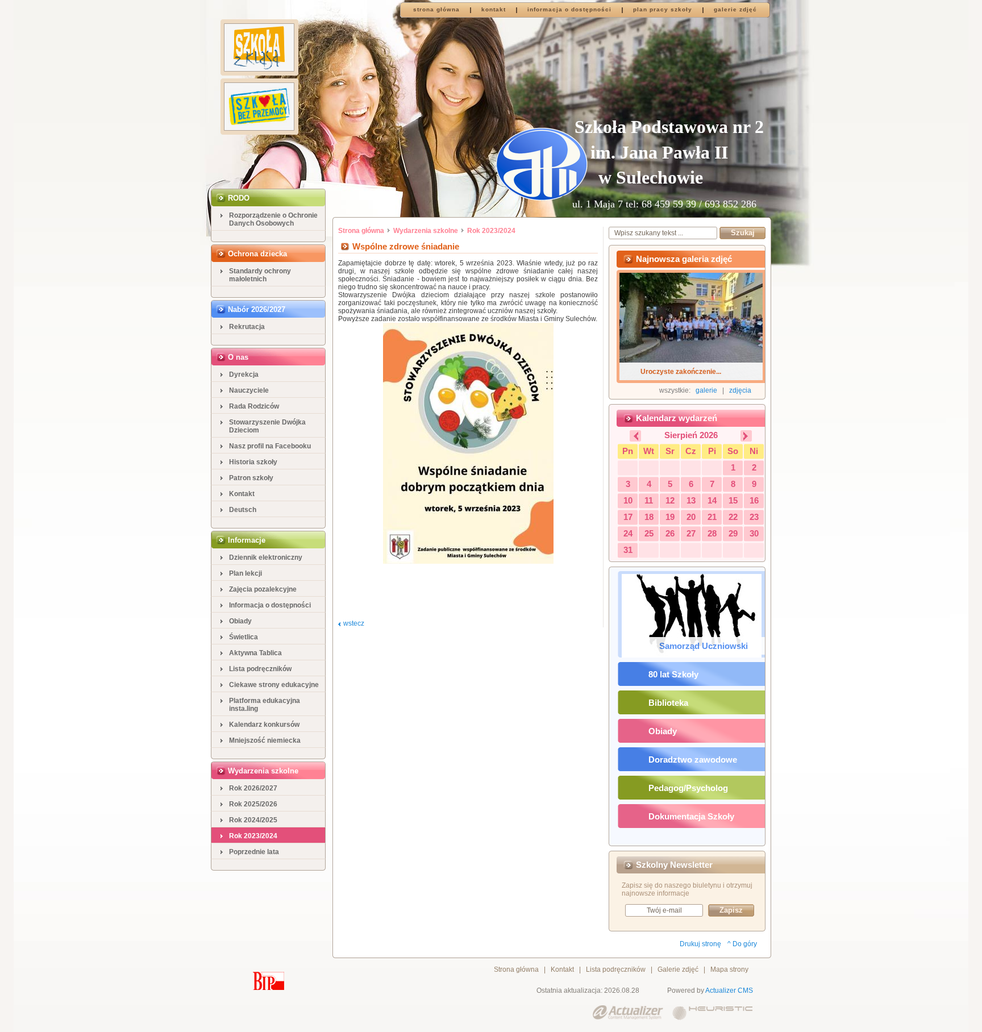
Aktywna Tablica (255, 653)
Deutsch (242, 510)
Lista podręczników (260, 669)
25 (649, 533)
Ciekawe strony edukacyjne (274, 685)
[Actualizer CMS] (627, 1013)
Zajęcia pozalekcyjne (263, 589)
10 (628, 500)
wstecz (353, 623)
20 (691, 517)
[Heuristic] (712, 1013)
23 (754, 517)
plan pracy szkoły (662, 9)
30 (754, 533)
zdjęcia (740, 390)
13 (691, 500)
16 (754, 500)
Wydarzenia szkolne (425, 231)
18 (649, 517)
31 (628, 550)
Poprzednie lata (254, 852)
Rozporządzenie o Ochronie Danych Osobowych (273, 219)
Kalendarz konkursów (264, 725)
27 (691, 533)
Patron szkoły (251, 478)
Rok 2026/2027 (253, 788)
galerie (706, 390)
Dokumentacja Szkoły (691, 816)
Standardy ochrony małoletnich (260, 275)
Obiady (240, 621)
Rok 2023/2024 (253, 836)
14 (712, 500)
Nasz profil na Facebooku (270, 446)
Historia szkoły (253, 462)
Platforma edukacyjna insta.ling (264, 705)
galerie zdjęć (735, 9)
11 (648, 500)
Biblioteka (668, 703)
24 (628, 533)
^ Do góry (742, 944)
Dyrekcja (244, 374)
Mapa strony (729, 969)
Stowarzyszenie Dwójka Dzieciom (267, 426)
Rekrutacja (247, 327)
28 (712, 533)
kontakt (493, 9)
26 (670, 533)
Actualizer (720, 990)
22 (733, 517)
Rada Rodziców (254, 406)
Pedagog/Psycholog (688, 788)
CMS (745, 990)
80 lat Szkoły (673, 674)
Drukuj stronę (700, 944)
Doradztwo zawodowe (692, 759)
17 (628, 517)
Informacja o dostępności (270, 605)
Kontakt (242, 494)
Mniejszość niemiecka (265, 740)
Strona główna (361, 231)
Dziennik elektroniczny (265, 557)
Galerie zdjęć (678, 969)
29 (733, 533)
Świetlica (243, 637)
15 (733, 500)
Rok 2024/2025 (253, 820)
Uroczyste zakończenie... (680, 372)
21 (712, 517)
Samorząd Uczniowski (703, 646)
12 (670, 500)
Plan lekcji (245, 573)
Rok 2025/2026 (253, 804)
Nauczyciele (249, 390)
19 (670, 517)
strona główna (436, 9)
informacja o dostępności (569, 9)
